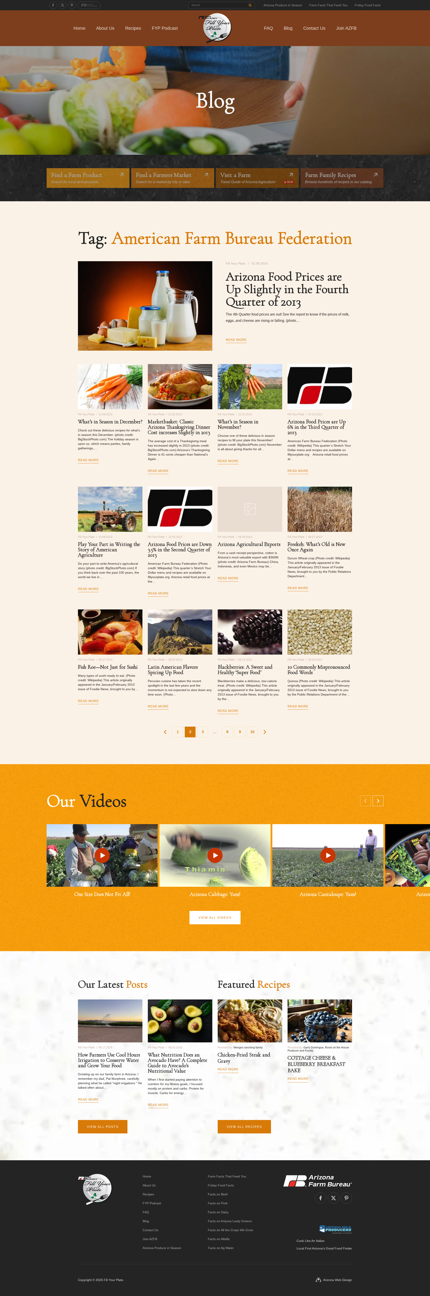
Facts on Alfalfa (219, 1239)
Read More (236, 339)
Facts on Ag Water (221, 1248)
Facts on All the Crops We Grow (230, 1230)
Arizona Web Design (337, 1280)
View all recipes (244, 1126)
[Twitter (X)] (62, 5)
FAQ (268, 28)
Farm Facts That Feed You (328, 5)
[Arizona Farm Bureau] (89, 5)
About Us (105, 28)
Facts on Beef (218, 1194)
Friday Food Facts (368, 5)
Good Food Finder (339, 1248)
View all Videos (215, 917)
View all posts (102, 1126)
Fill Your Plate (113, 1280)
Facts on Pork (218, 1203)
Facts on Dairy (218, 1212)
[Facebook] (53, 5)
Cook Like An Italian (311, 1241)
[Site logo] (95, 1212)
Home (79, 28)
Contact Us (314, 28)
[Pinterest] (72, 5)
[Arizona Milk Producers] (335, 1229)
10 (252, 732)
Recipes (133, 28)
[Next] (378, 800)
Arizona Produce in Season (283, 5)
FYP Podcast (165, 28)
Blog (288, 28)
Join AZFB (346, 28)
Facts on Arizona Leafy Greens (230, 1221)
